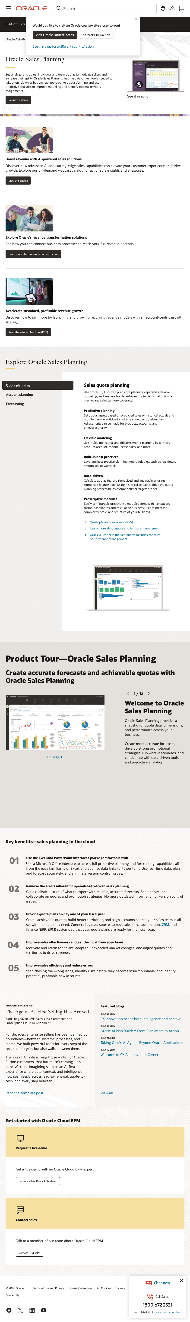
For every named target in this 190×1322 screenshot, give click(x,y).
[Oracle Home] (31, 8)
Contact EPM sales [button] (29, 1253)
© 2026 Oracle (15, 1288)
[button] (8, 8)
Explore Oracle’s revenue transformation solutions (46, 237)
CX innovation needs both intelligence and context (140, 1018)
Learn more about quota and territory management (125, 528)
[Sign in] (172, 8)
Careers (120, 1288)
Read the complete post (24, 1093)
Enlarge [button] (55, 757)
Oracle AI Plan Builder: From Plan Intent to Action (140, 1030)
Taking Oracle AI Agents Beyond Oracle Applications (142, 1042)
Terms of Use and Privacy (48, 1288)
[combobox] (104, 8)
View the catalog (18, 180)
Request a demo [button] (18, 100)
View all (107, 1093)
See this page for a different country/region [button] (63, 46)
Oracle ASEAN (15, 39)
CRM (165, 924)
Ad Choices (104, 1288)
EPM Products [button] (15, 24)
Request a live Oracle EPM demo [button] (38, 1181)
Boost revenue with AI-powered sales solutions (44, 159)
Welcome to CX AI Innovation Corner (129, 1054)
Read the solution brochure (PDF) (28, 332)
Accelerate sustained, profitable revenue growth (44, 310)
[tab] (37, 385)
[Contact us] (181, 8)
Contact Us (12, 1295)
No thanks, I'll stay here (96, 34)
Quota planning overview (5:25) (111, 522)
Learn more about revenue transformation (33, 254)
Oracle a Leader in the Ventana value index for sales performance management (125, 537)
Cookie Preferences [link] (80, 1288)
